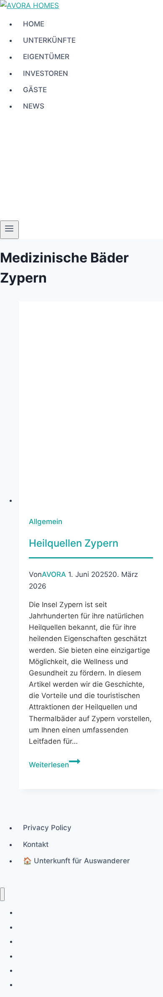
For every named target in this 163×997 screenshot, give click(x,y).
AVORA (54, 574)
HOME (33, 24)
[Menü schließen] (2, 894)
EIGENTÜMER (46, 57)
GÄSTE (35, 90)
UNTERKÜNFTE (49, 40)
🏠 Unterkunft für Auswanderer (76, 861)
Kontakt (35, 844)
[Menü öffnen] (9, 230)
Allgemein (45, 521)
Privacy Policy (47, 827)
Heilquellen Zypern (73, 543)
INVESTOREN (45, 73)
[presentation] (91, 403)
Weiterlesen (54, 765)
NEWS (33, 106)
